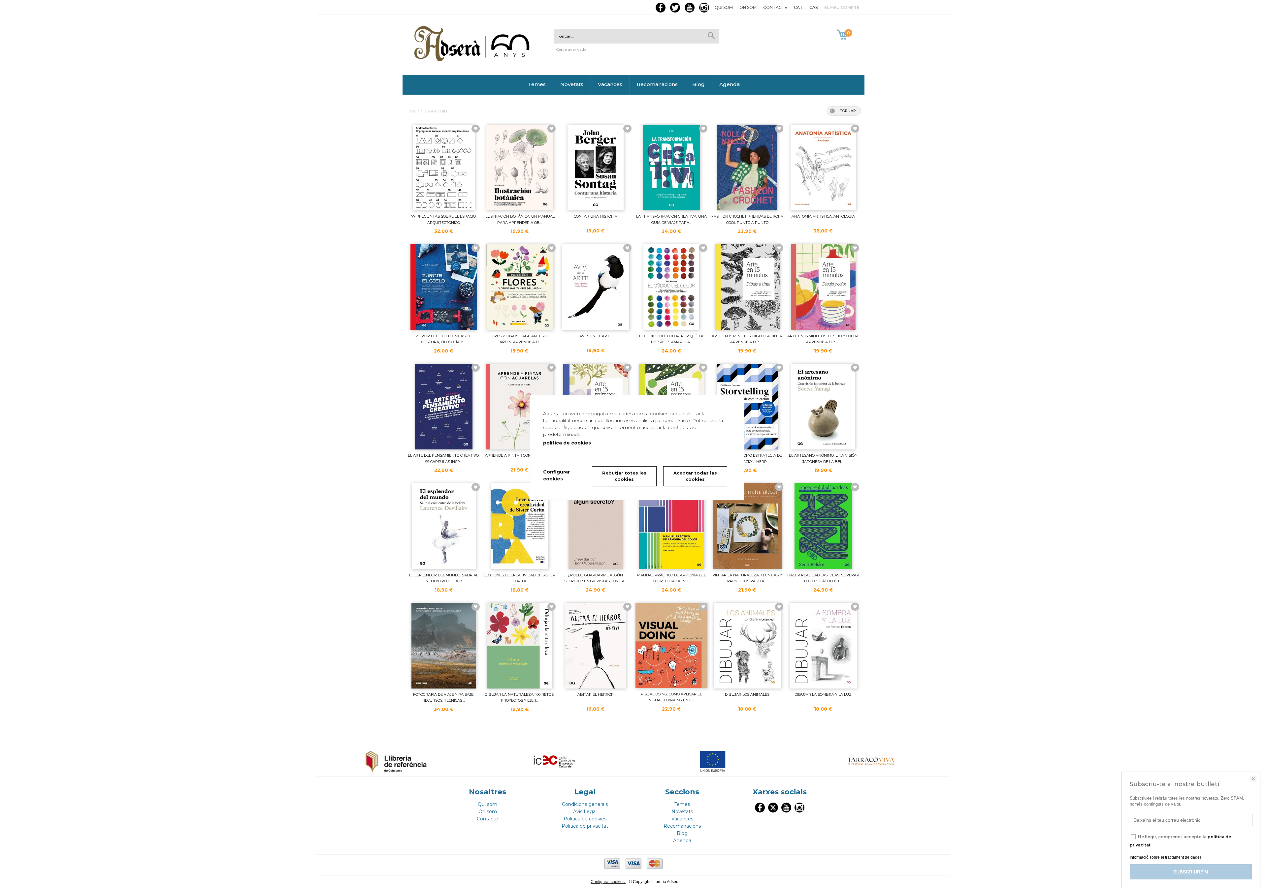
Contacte (775, 7)
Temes (537, 84)
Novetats (571, 84)
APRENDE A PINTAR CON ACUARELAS (519, 455)
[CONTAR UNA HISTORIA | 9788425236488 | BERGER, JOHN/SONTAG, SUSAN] (596, 167)
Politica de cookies (585, 819)
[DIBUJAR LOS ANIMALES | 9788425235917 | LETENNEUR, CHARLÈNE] (747, 646)
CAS (813, 7)
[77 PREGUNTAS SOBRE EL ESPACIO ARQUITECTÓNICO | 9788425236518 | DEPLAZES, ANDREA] (444, 167)
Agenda (729, 84)
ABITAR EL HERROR (595, 694)
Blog (698, 84)
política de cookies (567, 443)
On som (748, 7)
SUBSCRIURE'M (1190, 871)
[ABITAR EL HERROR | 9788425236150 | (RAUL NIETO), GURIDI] (596, 646)
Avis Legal (585, 811)
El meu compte (842, 7)
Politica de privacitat (585, 826)
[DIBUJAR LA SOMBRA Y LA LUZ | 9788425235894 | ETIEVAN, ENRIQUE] (823, 646)
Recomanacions (657, 84)
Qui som (724, 7)
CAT (798, 7)
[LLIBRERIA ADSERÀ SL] (473, 60)
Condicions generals (585, 804)
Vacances (610, 84)
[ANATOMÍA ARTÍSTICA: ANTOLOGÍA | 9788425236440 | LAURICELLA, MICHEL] (823, 167)
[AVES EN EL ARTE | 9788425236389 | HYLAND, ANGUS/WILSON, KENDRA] (596, 287)
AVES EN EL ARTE (595, 336)
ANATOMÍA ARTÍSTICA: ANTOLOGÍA (823, 216)
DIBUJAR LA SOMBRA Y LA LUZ (823, 694)
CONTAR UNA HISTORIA (595, 216)
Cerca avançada (571, 49)
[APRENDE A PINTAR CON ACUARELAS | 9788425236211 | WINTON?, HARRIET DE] (520, 406)
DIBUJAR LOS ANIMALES (747, 694)
